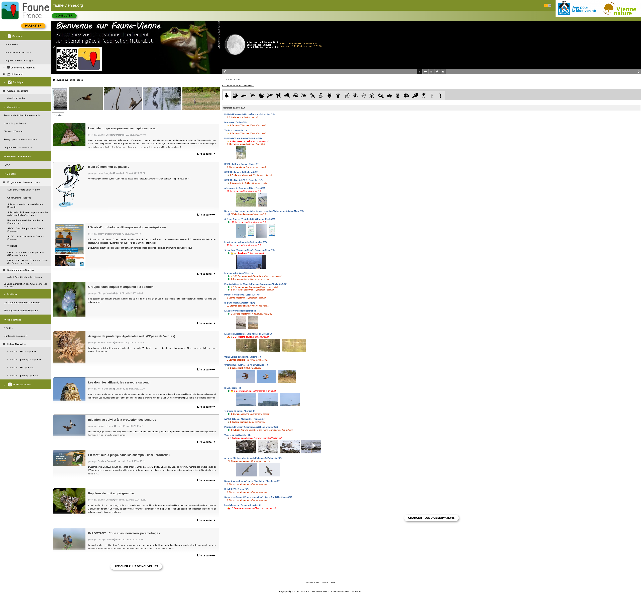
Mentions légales (312, 582)
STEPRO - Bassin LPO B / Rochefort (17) (243, 180)
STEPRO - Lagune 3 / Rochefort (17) (241, 172)
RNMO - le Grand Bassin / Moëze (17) (241, 164)
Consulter (64, 15)
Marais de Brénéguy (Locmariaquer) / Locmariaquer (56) (251, 427)
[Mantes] (312, 95)
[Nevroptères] (346, 95)
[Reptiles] (252, 95)
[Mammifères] (235, 95)
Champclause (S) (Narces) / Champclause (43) (246, 365)
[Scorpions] (381, 95)
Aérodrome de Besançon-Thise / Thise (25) (244, 188)
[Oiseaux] (227, 95)
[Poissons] (389, 95)
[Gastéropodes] (406, 95)
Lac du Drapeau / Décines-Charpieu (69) (243, 505)
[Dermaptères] (432, 95)
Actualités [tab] (58, 115)
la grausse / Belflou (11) (235, 122)
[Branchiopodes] (423, 95)
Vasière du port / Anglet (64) (237, 435)
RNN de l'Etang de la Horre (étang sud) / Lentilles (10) (249, 114)
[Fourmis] (440, 95)
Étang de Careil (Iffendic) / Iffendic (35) (242, 311)
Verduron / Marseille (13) (235, 130)
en (550, 5)
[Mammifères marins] (244, 95)
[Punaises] (329, 95)
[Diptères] (355, 95)
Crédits (332, 582)
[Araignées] (372, 95)
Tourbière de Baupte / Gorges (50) (240, 411)
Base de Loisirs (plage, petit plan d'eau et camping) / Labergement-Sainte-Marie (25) (264, 211)
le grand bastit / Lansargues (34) (239, 303)
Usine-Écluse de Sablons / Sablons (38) (242, 357)
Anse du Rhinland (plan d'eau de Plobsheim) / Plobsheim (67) (253, 458)
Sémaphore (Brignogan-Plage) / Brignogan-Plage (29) (249, 250)
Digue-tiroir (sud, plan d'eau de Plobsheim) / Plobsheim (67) (252, 481)
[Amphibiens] (261, 95)
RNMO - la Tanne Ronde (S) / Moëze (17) (243, 138)
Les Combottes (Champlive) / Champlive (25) (245, 242)
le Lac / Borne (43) (233, 388)
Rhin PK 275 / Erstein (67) (236, 489)
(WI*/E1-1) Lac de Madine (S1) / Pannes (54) (244, 419)
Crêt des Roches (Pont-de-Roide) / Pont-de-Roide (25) (249, 219)
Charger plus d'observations (431, 517)
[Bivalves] (415, 95)
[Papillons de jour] (278, 95)
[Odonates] (269, 95)
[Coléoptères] (338, 95)
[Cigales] (321, 95)
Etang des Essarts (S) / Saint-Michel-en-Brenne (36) (248, 334)
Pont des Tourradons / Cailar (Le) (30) (242, 295)
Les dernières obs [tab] (233, 79)
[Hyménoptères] (304, 95)
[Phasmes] (363, 95)
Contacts (324, 582)
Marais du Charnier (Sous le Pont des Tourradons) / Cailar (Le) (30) (255, 284)
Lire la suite (204, 153)
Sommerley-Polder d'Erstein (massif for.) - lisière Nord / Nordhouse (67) (258, 497)
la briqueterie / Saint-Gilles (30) (238, 273)
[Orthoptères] (295, 95)
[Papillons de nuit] (287, 95)
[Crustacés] (398, 95)
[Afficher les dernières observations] (238, 85)
